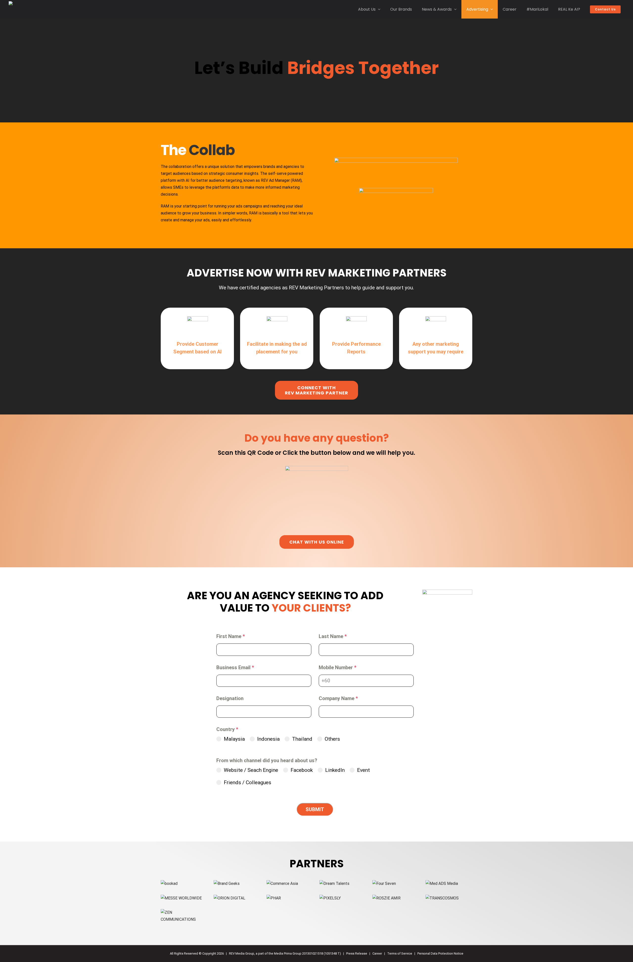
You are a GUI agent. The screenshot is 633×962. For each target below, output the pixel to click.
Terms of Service (399, 953)
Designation (230, 698)
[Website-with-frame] (282, 883)
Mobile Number (337, 667)
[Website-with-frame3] (227, 883)
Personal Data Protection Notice (440, 953)
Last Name (333, 636)
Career (377, 953)
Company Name (338, 698)
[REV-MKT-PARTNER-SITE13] (184, 912)
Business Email (235, 667)
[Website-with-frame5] (442, 883)
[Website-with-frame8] (330, 898)
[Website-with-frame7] (274, 898)
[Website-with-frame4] (229, 898)
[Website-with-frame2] (334, 883)
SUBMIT (315, 809)
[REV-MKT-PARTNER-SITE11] (384, 883)
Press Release (356, 953)
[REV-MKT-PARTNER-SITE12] (181, 898)
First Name (230, 636)
